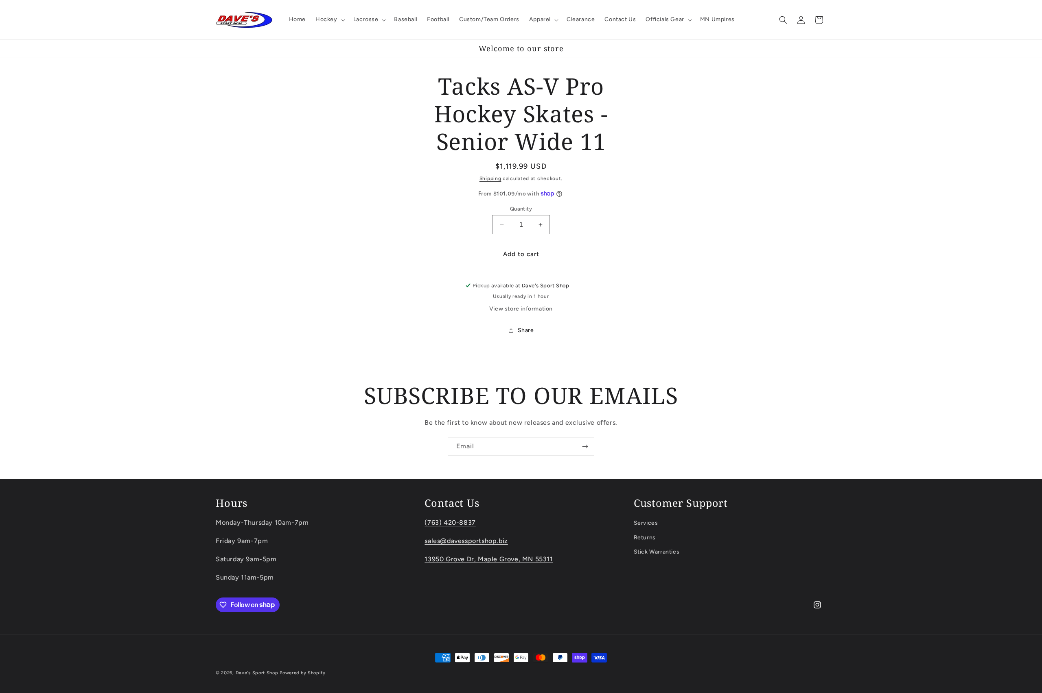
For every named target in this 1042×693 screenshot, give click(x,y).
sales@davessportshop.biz (466, 541)
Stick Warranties (657, 551)
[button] (329, 19)
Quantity (521, 209)
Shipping (490, 178)
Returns (645, 537)
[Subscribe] (585, 446)
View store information (521, 308)
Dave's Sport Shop (257, 673)
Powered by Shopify (303, 673)
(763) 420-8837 (450, 522)
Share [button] (526, 330)
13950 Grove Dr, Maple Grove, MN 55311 (489, 559)
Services (646, 522)
